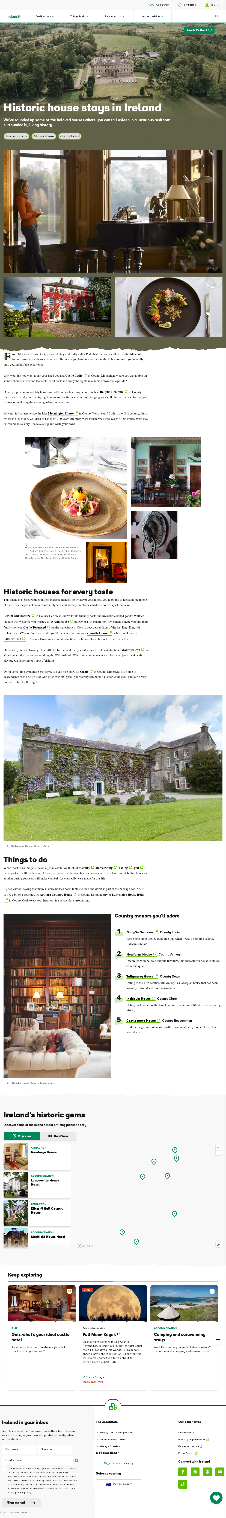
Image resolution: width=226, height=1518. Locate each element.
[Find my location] (218, 1244)
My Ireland (190, 5)
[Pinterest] (207, 1471)
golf (136, 867)
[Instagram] (195, 1471)
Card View (61, 1136)
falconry (84, 867)
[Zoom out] (218, 1152)
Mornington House (61, 413)
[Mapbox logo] (85, 1246)
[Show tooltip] (76, 1460)
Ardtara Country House (56, 894)
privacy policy (23, 1492)
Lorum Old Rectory (17, 615)
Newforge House (139, 954)
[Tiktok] (182, 1484)
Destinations (43, 16)
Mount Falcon (130, 650)
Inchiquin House (138, 998)
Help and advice (150, 16)
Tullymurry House (140, 976)
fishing (123, 867)
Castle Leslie (73, 375)
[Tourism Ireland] (17, 16)
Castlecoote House (141, 1020)
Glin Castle (80, 671)
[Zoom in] (218, 1147)
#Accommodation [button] (16, 136)
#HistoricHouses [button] (43, 136)
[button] (70, 1290)
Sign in (215, 5)
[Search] (214, 16)
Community (162, 5)
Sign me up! (16, 1502)
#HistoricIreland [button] (70, 136)
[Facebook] (182, 1471)
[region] (149, 1196)
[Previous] (8, 1340)
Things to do (77, 16)
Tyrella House (59, 621)
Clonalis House (97, 633)
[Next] (218, 1340)
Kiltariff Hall (12, 639)
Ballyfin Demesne (111, 391)
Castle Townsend (34, 627)
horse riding (104, 867)
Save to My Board (197, 30)
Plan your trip (113, 16)
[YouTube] (219, 1471)
